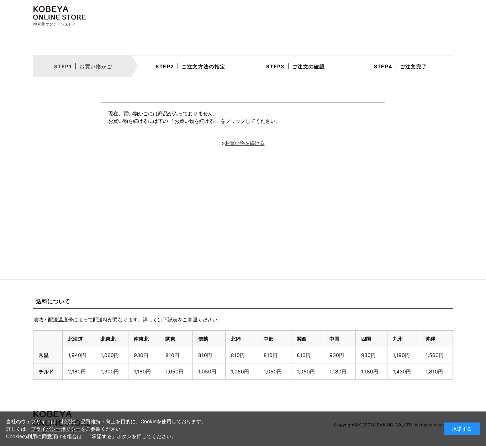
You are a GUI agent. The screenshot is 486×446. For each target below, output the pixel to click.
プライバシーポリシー (56, 429)
